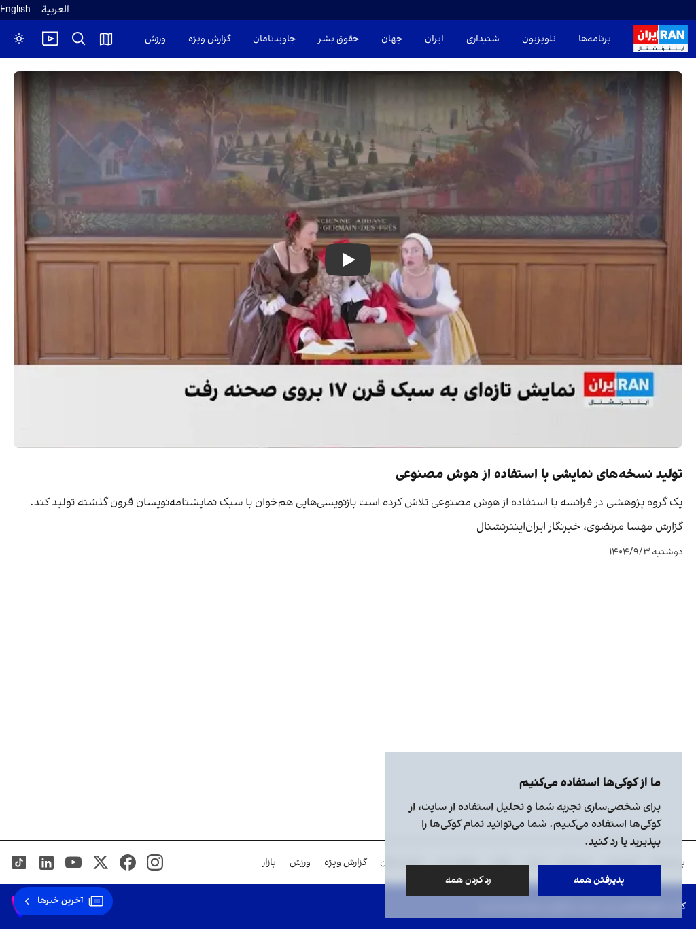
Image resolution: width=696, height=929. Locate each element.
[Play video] (50, 39)
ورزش (155, 39)
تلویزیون (539, 39)
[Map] (106, 39)
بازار (269, 863)
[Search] (79, 39)
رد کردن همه (468, 880)
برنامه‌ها (594, 39)
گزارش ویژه (209, 39)
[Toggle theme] (19, 39)
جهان (391, 39)
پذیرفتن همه (599, 880)
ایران (434, 39)
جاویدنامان (274, 39)
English (15, 10)
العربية (55, 10)
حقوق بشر (338, 39)
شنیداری (483, 39)
